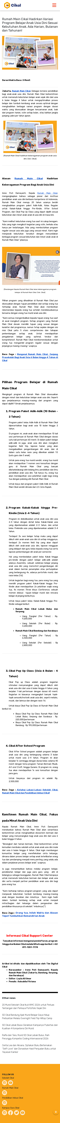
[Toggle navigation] (54, 5)
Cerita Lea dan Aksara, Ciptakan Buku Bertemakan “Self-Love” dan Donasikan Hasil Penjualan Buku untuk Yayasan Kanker (29, 1048)
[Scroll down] (56, 1112)
